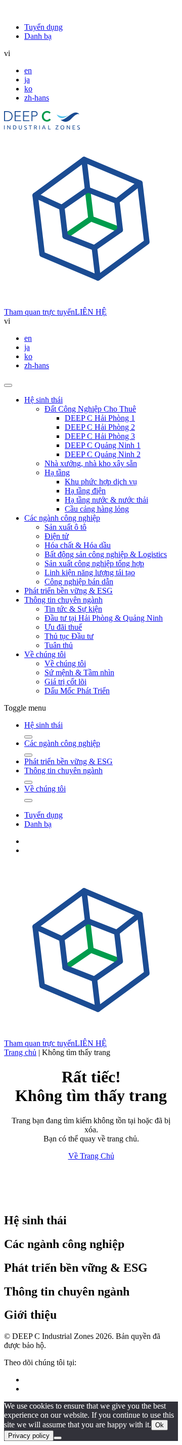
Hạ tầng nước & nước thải (106, 499)
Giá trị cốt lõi (65, 681)
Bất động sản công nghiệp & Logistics (105, 554)
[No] (58, 1437)
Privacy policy (29, 1435)
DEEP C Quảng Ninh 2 (103, 454)
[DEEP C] (42, 127)
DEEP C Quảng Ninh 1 (103, 445)
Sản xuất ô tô (65, 527)
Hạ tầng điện (85, 490)
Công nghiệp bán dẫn (78, 581)
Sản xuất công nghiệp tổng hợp (94, 563)
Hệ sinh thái (43, 399)
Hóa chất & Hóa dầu (77, 545)
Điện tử (56, 536)
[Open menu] (8, 385)
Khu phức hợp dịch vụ (101, 481)
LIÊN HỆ (91, 312)
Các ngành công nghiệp (62, 518)
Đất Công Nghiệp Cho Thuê (90, 409)
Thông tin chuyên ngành (63, 599)
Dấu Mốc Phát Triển (77, 690)
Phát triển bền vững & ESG (68, 590)
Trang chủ (20, 1052)
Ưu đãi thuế (63, 627)
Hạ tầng (57, 472)
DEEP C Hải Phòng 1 (100, 418)
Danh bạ (38, 36)
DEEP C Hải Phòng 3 (100, 436)
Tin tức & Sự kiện (73, 609)
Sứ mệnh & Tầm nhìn (79, 672)
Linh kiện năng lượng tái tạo (89, 572)
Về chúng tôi (45, 654)
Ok (159, 1425)
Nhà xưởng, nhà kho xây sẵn (90, 463)
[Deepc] (91, 1198)
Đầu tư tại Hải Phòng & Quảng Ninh (103, 618)
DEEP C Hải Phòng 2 (100, 427)
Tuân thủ (58, 645)
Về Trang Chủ (91, 1156)
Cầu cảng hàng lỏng (97, 509)
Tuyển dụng (43, 27)
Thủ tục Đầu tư (69, 636)
